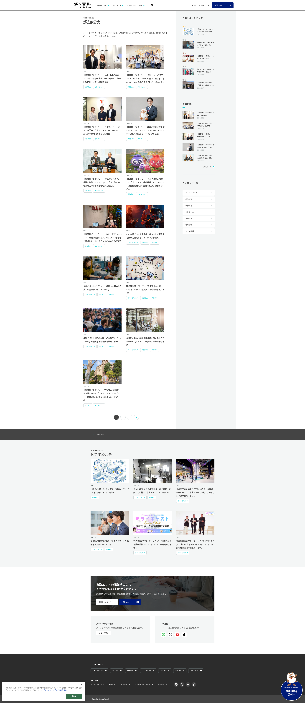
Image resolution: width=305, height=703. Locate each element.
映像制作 (154, 243)
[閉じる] (81, 684)
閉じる (74, 696)
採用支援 (189, 218)
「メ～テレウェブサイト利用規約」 (55, 690)
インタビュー (99, 87)
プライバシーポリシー (142, 684)
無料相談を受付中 (292, 691)
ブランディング (133, 243)
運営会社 (161, 684)
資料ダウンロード (198, 5)
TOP (92, 434)
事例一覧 (112, 684)
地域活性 (189, 225)
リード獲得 (190, 231)
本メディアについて (97, 684)
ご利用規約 (123, 684)
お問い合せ (218, 5)
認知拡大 (88, 87)
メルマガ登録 (103, 633)
